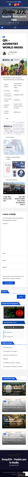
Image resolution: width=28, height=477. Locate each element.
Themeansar (13, 474)
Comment (5, 223)
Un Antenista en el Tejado (10, 351)
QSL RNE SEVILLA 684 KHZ (7, 198)
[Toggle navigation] (15, 27)
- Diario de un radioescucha (10, 355)
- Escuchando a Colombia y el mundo (12, 366)
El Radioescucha (7, 347)
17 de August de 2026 (11, 423)
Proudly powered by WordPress (9, 472)
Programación (9, 336)
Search (4, 291)
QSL (3, 36)
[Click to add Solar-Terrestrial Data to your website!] (14, 312)
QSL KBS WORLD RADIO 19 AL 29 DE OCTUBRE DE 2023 (20, 200)
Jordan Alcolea (13, 52)
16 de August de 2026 (11, 440)
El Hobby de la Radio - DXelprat (11, 362)
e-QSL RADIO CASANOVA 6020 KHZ (13, 388)
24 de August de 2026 (11, 391)
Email (4, 260)
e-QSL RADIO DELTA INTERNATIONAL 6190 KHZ (13, 405)
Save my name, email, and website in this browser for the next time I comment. (13, 277)
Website (5, 267)
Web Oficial (8, 332)
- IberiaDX (5, 359)
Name (4, 253)
